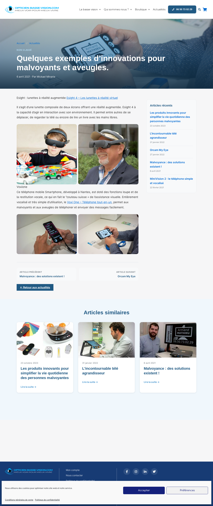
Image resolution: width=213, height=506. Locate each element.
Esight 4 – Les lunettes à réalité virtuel (92, 98)
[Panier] (204, 9)
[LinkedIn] (145, 471)
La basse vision (88, 9)
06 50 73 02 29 (184, 9)
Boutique (141, 9)
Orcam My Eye (159, 150)
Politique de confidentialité (47, 500)
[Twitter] (154, 471)
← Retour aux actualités (35, 287)
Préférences (187, 490)
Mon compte (73, 470)
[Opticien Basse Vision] (34, 9)
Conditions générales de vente (19, 500)
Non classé (24, 50)
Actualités (159, 9)
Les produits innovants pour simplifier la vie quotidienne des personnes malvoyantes (170, 117)
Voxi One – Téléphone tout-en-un (89, 202)
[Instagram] (136, 471)
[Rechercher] (199, 9)
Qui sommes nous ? (116, 9)
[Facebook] (126, 471)
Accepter (144, 490)
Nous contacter (74, 475)
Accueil (20, 43)
